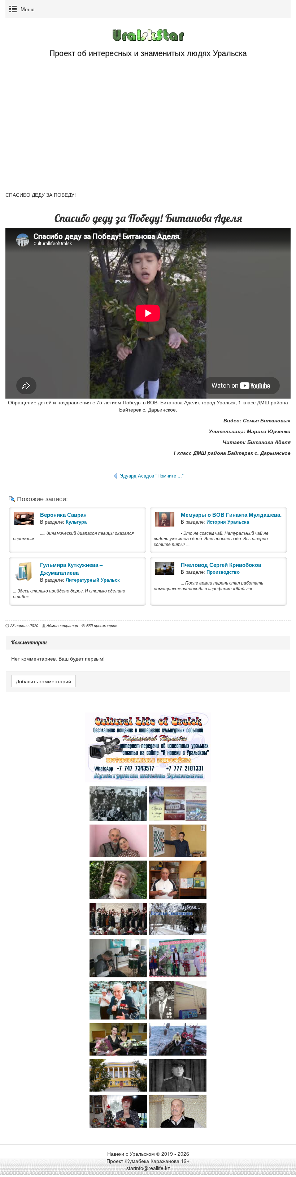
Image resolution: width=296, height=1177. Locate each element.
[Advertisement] (148, 129)
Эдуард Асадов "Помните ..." (152, 476)
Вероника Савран (63, 515)
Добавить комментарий (43, 681)
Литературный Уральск (93, 579)
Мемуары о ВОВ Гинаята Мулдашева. (231, 515)
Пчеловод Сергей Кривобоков (221, 565)
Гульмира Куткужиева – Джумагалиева (71, 569)
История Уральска (227, 521)
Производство (223, 571)
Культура (76, 521)
